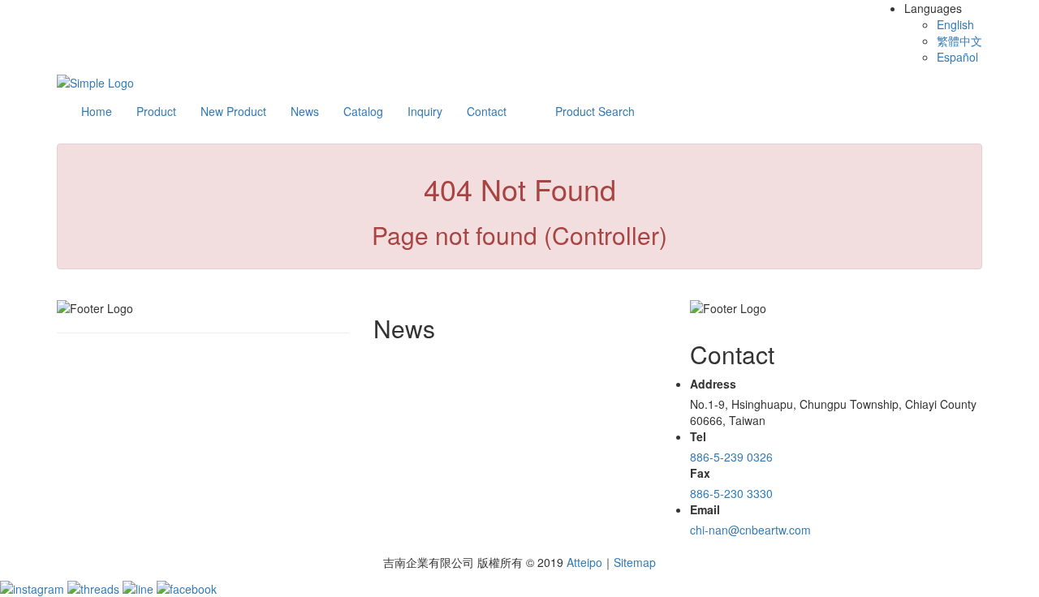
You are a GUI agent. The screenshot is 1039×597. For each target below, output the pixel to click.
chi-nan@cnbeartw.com (750, 530)
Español (957, 57)
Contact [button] (487, 111)
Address (713, 384)
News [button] (305, 111)
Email (705, 509)
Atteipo (584, 562)
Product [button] (156, 111)
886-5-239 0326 (731, 457)
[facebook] (187, 586)
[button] (595, 111)
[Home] (95, 81)
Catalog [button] (363, 111)
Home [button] (96, 111)
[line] (140, 586)
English (955, 24)
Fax (700, 473)
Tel (698, 436)
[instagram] (33, 586)
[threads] (95, 586)
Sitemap (635, 562)
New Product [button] (233, 111)
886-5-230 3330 (731, 493)
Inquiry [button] (424, 111)
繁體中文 (959, 40)
